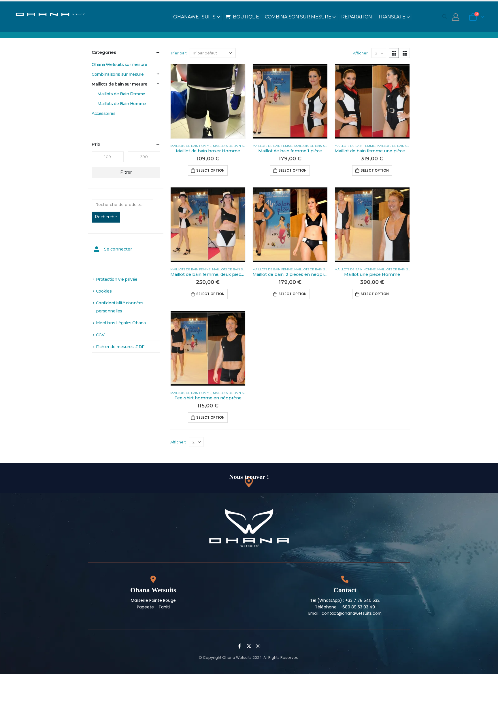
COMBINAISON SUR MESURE (298, 17)
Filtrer (126, 172)
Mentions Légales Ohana (121, 322)
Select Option (210, 170)
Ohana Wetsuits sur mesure (119, 64)
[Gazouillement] (249, 646)
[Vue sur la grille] (394, 53)
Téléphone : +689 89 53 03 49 (345, 607)
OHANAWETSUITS (194, 17)
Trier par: (178, 53)
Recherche (106, 216)
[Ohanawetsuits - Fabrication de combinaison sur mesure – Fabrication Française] (53, 13)
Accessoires (103, 113)
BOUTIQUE (246, 17)
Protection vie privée (116, 279)
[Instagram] (258, 646)
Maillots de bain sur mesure (237, 146)
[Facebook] (240, 646)
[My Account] (455, 17)
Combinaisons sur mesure (118, 74)
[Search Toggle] (445, 16)
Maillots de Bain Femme (272, 146)
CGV (100, 334)
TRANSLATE (391, 17)
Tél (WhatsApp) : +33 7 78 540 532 (345, 600)
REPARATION (356, 17)
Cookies (104, 291)
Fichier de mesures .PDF (120, 346)
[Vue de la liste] (405, 53)
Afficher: (361, 53)
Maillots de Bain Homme (191, 146)
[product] (208, 101)
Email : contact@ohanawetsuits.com (345, 613)
